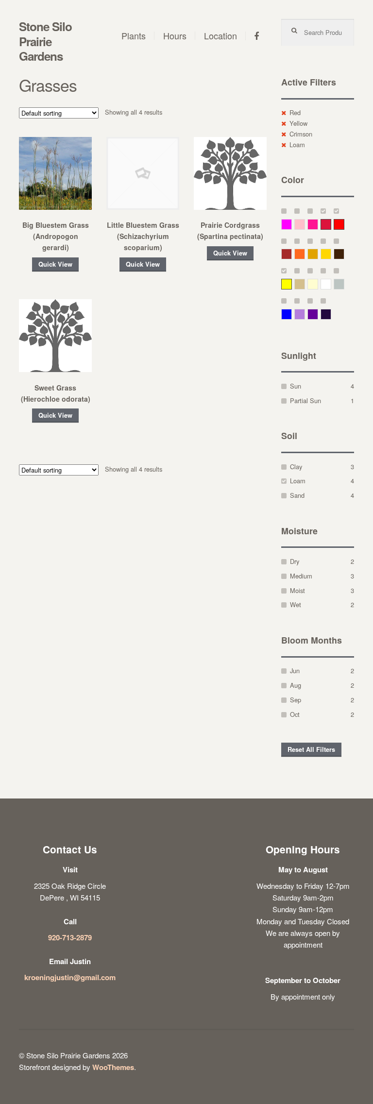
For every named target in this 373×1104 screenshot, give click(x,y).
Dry (294, 561)
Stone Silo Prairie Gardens (45, 41)
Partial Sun (305, 400)
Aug (295, 685)
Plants (133, 35)
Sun (295, 386)
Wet (295, 604)
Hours (174, 35)
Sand (297, 495)
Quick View (55, 264)
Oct (295, 714)
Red (295, 112)
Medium (301, 575)
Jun (295, 670)
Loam (297, 144)
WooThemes (113, 1067)
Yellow (298, 123)
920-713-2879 (70, 937)
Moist (297, 590)
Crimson (300, 133)
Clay (296, 466)
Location (220, 35)
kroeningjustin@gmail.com (70, 977)
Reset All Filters (311, 749)
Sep (295, 699)
